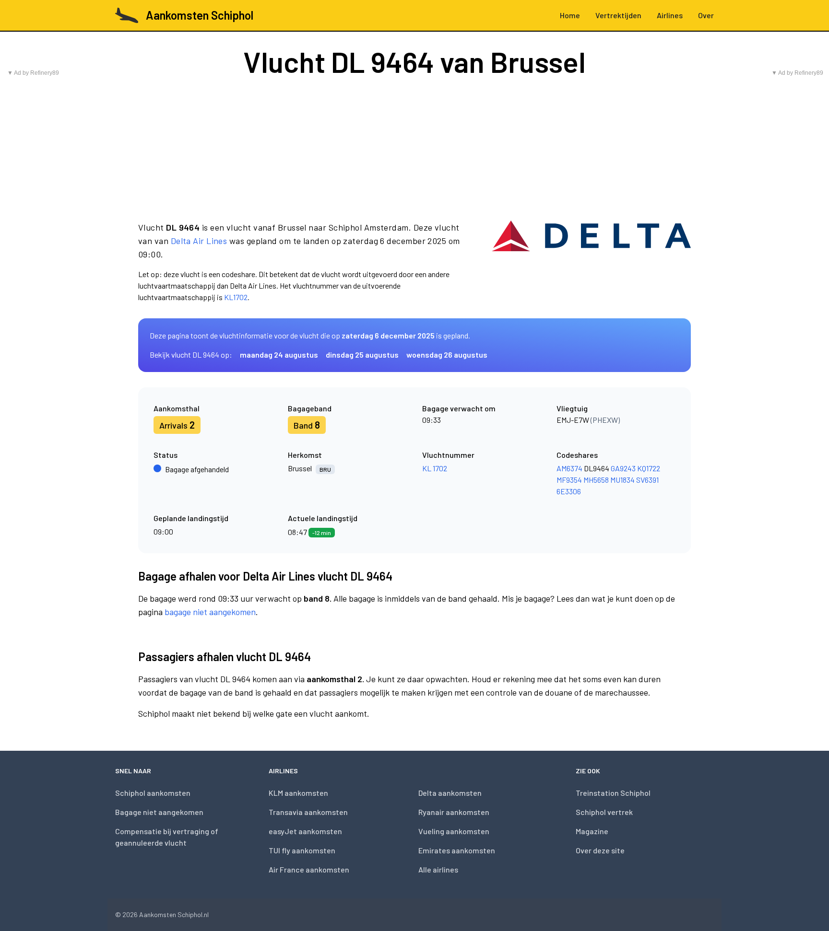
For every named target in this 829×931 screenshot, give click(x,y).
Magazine (592, 831)
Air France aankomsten (309, 869)
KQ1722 (648, 468)
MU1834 (622, 479)
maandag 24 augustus (279, 354)
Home (570, 15)
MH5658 (596, 479)
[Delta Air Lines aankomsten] (591, 262)
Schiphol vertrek (604, 811)
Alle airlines (438, 869)
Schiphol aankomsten (152, 792)
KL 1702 (434, 468)
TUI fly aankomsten (302, 850)
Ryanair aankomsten (453, 811)
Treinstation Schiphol (613, 792)
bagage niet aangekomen (210, 611)
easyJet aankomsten (305, 831)
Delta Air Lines (199, 240)
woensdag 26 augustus (446, 354)
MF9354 (569, 479)
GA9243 (623, 468)
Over (706, 15)
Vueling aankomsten (453, 831)
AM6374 (569, 468)
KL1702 (236, 297)
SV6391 (647, 479)
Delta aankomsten (450, 792)
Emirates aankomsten (456, 850)
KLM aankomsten (298, 792)
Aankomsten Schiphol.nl (174, 914)
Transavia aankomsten (308, 811)
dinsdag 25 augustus (362, 354)
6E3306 (569, 491)
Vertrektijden (618, 15)
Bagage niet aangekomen (159, 811)
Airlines (670, 15)
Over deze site (600, 850)
